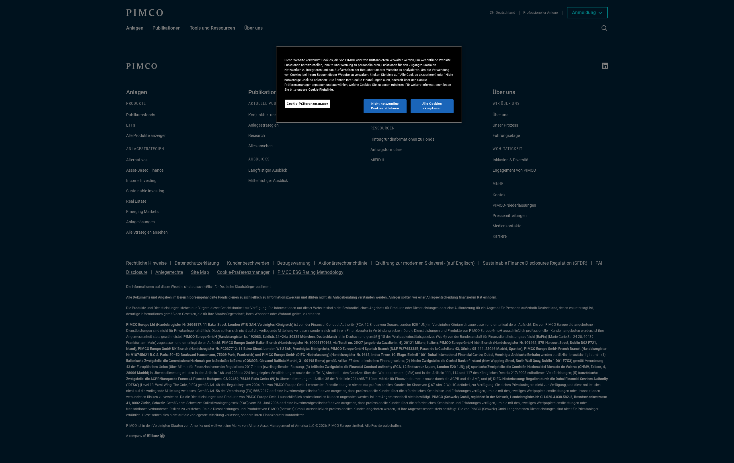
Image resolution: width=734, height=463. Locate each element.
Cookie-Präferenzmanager (307, 104)
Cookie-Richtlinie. (321, 90)
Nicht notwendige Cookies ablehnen (385, 106)
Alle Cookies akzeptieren (432, 106)
